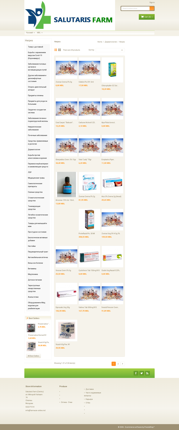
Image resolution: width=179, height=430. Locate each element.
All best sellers (33, 356)
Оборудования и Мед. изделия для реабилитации (37, 305)
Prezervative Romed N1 (37, 335)
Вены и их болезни (35, 263)
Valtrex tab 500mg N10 (88, 307)
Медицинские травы (36, 178)
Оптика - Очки (66, 402)
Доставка (90, 389)
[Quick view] (75, 59)
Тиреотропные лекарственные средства (34, 288)
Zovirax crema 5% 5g (64, 82)
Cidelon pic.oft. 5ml (86, 82)
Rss (147, 373)
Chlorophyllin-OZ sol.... (110, 86)
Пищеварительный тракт (38, 252)
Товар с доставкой (35, 47)
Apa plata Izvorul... (109, 122)
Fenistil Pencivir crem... (110, 307)
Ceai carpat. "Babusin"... (65, 122)
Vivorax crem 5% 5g (63, 270)
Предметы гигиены (35, 95)
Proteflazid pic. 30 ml (87, 234)
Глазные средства (35, 192)
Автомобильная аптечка (38, 257)
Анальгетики (33, 297)
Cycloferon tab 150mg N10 (89, 270)
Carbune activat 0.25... (87, 122)
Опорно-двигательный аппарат (37, 88)
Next (122, 363)
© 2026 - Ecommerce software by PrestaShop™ (136, 427)
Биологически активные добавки (37, 239)
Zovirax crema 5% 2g (87, 196)
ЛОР (30, 172)
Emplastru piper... (108, 160)
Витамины (32, 269)
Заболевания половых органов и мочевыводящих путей (37, 67)
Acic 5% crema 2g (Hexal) (111, 196)
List (59, 50)
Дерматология (34, 150)
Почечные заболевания (37, 135)
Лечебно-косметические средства (38, 216)
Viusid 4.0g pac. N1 (45, 342)
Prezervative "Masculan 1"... (48, 324)
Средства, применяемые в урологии (38, 142)
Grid (56, 50)
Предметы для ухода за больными (37, 102)
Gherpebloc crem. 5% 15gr (66, 160)
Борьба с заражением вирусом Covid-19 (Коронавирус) (37, 55)
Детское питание (35, 280)
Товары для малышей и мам (37, 224)
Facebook (136, 373)
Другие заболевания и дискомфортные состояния (37, 78)
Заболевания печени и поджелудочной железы (38, 119)
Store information (34, 386)
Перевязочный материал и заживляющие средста (38, 165)
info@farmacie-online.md (35, 410)
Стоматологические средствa (36, 199)
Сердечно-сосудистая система (37, 111)
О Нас (88, 403)
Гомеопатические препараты (35, 185)
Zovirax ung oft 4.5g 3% (111, 234)
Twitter (141, 373)
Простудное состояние (37, 232)
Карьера (89, 399)
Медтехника (33, 274)
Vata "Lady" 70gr (85, 160)
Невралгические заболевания (34, 128)
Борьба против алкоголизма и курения (37, 156)
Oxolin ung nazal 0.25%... (111, 270)
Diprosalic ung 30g (63, 307)
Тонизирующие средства (34, 207)
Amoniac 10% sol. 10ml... (65, 200)
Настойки (32, 246)
